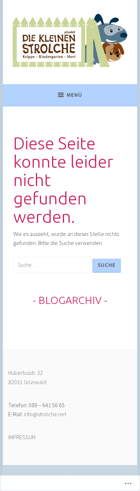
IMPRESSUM (22, 437)
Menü (74, 94)
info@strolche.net (45, 414)
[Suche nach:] (52, 264)
